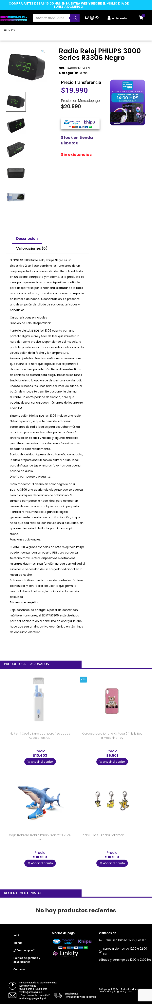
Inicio (16, 935)
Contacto (19, 969)
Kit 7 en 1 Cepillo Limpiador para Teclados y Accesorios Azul (40, 736)
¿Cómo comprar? (24, 950)
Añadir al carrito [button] (42, 762)
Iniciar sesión (119, 18)
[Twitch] (87, 17)
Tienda (17, 942)
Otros (83, 73)
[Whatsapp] (96, 17)
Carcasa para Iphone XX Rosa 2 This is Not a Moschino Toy (112, 736)
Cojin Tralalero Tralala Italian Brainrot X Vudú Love (40, 837)
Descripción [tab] (27, 238)
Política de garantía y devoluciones (26, 959)
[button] (43, 50)
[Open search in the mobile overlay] (56, 18)
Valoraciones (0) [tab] (32, 248)
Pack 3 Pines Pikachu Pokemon (102, 835)
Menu (12, 29)
